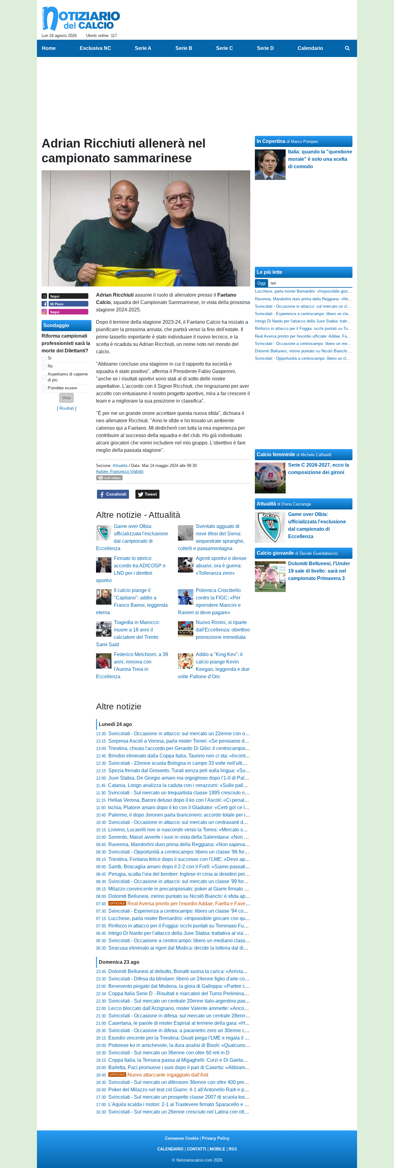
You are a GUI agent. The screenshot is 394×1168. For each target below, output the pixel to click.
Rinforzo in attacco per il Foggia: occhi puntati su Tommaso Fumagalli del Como (195, 925)
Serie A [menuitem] (143, 48)
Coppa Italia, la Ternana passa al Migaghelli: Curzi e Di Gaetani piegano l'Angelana (199, 1060)
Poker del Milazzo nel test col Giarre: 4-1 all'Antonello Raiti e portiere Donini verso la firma (206, 1089)
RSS (233, 1149)
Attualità (120, 465)
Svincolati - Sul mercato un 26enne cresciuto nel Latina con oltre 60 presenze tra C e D (202, 1111)
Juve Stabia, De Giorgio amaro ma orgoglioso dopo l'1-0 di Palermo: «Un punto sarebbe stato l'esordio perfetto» (230, 778)
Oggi (261, 283)
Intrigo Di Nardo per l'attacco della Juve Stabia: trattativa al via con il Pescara (191, 933)
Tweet (150, 494)
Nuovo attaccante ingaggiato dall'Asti (159, 1074)
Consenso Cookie (182, 1138)
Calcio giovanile (275, 553)
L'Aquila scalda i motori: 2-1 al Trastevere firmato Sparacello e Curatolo (185, 1104)
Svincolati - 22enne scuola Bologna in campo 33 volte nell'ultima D (181, 763)
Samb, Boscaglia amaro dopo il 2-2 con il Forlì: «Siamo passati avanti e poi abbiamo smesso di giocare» (222, 866)
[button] (66, 398)
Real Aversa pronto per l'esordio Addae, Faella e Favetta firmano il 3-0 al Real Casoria (213, 903)
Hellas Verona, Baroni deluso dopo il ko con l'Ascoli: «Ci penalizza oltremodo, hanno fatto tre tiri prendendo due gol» (235, 800)
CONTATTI (196, 1149)
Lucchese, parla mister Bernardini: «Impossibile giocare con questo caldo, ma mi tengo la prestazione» (220, 918)
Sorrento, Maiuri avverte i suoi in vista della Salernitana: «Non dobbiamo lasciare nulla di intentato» (216, 837)
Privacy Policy (215, 1138)
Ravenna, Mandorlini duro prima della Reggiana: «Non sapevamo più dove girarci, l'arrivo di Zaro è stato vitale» (230, 844)
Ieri (273, 283)
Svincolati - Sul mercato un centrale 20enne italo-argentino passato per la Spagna (197, 1001)
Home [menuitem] (49, 48)
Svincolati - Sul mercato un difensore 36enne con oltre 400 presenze (182, 1082)
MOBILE (217, 1149)
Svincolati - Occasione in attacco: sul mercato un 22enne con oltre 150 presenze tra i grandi (207, 733)
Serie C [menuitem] (224, 48)
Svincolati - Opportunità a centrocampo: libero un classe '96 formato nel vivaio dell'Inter (202, 851)
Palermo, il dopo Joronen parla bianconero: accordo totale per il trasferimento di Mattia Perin (208, 814)
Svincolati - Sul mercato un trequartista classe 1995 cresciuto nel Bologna (188, 792)
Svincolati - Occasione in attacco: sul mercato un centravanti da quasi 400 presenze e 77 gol (208, 822)
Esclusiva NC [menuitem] (95, 48)
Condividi (116, 494)
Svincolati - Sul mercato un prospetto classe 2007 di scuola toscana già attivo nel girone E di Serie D (217, 1097)
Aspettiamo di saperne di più (68, 377)
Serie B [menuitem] (183, 48)
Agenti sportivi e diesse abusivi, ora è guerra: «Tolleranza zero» (221, 566)
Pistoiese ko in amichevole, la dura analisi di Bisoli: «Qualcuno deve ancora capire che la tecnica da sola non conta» (235, 1045)
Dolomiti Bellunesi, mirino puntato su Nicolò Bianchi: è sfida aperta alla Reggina (195, 896)
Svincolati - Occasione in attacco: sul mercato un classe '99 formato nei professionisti (200, 881)
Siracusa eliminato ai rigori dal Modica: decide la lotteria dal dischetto (183, 948)
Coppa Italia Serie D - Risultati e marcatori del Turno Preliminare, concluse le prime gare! (205, 993)
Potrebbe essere (62, 388)
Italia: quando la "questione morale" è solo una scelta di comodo (320, 159)
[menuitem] (347, 48)
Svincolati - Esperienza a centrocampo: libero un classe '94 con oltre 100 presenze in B (203, 911)
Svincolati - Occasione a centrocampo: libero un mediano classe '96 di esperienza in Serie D (209, 940)
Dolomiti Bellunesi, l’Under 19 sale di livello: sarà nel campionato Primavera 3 (319, 571)
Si (49, 358)
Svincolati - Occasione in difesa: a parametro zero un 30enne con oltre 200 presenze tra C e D (210, 1030)
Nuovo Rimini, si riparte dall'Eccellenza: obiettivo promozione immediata (223, 630)
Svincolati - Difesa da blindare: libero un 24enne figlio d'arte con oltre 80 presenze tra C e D (207, 978)
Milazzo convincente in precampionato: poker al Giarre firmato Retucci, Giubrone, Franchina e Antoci (217, 888)
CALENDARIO (170, 1149)
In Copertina (271, 141)
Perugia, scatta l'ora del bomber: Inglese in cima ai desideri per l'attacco (186, 874)
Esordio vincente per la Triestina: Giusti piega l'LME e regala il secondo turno (192, 1037)
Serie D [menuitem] (265, 48)
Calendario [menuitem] (310, 48)
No (50, 366)
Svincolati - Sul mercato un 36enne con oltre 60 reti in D (169, 1052)
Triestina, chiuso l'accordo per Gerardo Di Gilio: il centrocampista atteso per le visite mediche (209, 748)
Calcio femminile (276, 454)
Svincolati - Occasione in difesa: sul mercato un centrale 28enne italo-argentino (194, 1015)
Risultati (66, 408)
